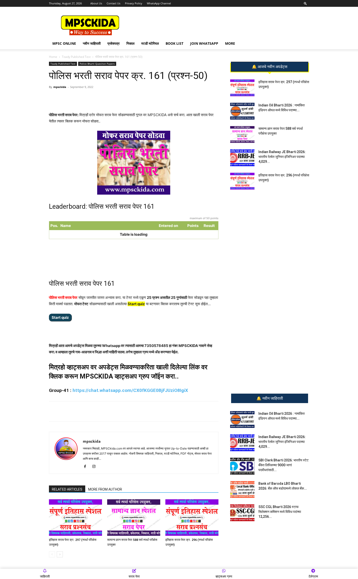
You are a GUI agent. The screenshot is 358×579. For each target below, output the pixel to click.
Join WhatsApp (204, 43)
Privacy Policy (133, 3)
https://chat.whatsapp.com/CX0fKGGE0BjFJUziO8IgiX (130, 390)
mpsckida (59, 87)
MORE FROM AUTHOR (105, 489)
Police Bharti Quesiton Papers (97, 63)
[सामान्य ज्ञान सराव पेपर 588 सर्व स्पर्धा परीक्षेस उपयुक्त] (133, 517)
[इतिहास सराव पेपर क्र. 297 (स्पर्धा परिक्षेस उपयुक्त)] (75, 517)
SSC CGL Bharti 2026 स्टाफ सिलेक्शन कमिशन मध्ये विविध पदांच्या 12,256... (279, 512)
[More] (128, 98)
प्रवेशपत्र (113, 43)
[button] (305, 3)
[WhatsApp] (83, 98)
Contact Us (113, 3)
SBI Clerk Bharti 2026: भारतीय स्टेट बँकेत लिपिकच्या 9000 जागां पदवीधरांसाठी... (283, 465)
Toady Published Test (76, 57)
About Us (96, 3)
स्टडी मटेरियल (150, 43)
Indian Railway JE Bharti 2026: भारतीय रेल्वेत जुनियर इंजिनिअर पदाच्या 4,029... (282, 157)
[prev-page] (52, 554)
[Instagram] (96, 467)
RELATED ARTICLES (67, 489)
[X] (117, 98)
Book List (174, 43)
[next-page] (60, 554)
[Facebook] (106, 98)
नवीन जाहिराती (92, 43)
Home (53, 57)
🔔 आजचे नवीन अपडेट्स (269, 67)
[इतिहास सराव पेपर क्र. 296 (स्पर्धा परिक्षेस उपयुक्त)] (191, 517)
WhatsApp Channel (159, 3)
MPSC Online (64, 43)
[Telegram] (94, 98)
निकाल (130, 43)
